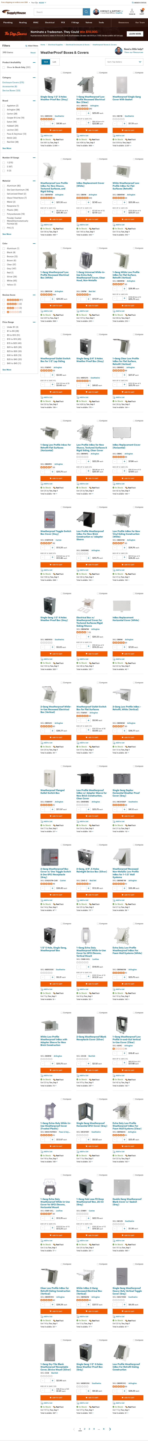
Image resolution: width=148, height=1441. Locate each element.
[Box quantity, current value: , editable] (83, 123)
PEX (63, 22)
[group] (55, 119)
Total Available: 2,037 (121, 146)
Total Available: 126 (120, 494)
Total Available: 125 (83, 669)
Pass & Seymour (65, 1132)
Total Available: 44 (47, 753)
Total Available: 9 (47, 999)
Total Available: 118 (47, 494)
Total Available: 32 (83, 999)
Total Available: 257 (84, 1086)
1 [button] (80, 1429)
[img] (13, 300)
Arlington (94, 106)
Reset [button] (33, 53)
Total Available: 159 (48, 408)
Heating (23, 22)
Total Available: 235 (84, 321)
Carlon (58, 540)
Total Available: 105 (83, 832)
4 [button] (94, 1429)
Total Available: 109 (48, 1162)
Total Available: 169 (84, 1413)
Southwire (59, 116)
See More (6, 148)
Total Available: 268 (48, 580)
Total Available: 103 (120, 1162)
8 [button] (103, 1429)
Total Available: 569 (48, 321)
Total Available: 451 (83, 494)
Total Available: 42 (120, 669)
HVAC (35, 22)
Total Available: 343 (84, 235)
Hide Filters (33, 46)
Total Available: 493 (48, 235)
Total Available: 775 (83, 408)
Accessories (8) (9, 86)
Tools (101, 22)
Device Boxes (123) (11, 90)
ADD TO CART (57, 130)
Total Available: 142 (83, 753)
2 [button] (84, 1429)
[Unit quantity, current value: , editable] (47, 124)
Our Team (140, 22)
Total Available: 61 (120, 1327)
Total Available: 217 (47, 832)
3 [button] (89, 1429)
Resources (124, 22)
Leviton (95, 959)
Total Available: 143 (83, 580)
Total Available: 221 (83, 1251)
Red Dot (92, 291)
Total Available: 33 (83, 1162)
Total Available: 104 (120, 408)
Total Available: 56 (120, 910)
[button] (122, 11)
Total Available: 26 (120, 753)
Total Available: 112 (120, 832)
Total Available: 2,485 (48, 146)
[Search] (86, 11)
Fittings (75, 22)
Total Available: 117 (83, 910)
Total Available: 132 (120, 1086)
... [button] (99, 1429)
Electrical (49, 22)
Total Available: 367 (48, 1413)
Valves (89, 22)
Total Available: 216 (120, 321)
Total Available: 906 (84, 146)
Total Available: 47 (47, 910)
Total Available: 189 (120, 1251)
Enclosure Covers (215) (13, 82)
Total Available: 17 (47, 1251)
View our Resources (133, 52)
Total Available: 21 (120, 1413)
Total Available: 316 (120, 235)
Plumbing (7, 22)
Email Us (119, 13)
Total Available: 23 (47, 1327)
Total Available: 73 (47, 1086)
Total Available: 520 (48, 669)
